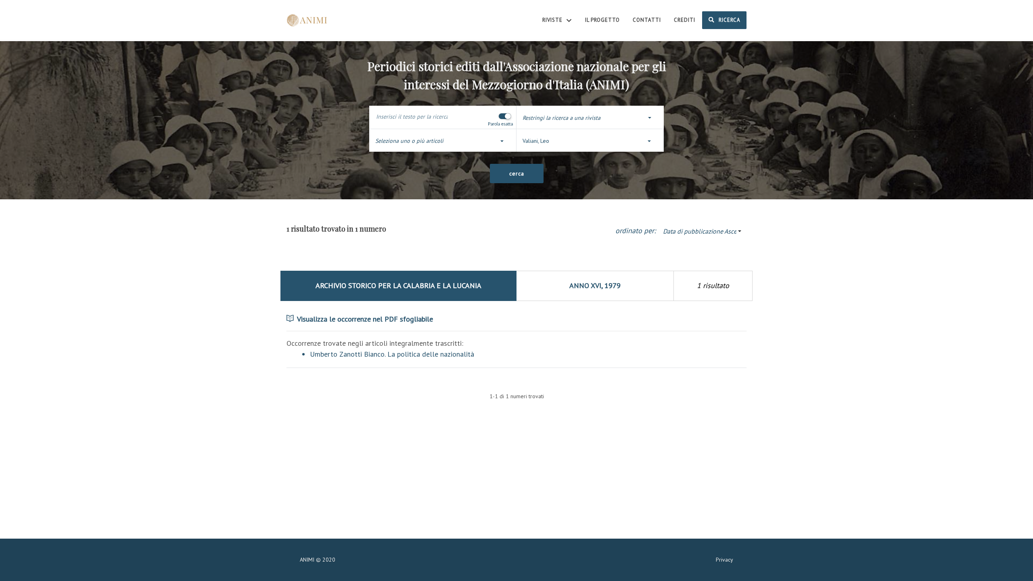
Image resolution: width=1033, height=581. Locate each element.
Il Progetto (602, 20)
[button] (590, 118)
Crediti (684, 20)
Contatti (647, 20)
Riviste (553, 20)
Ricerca (728, 20)
